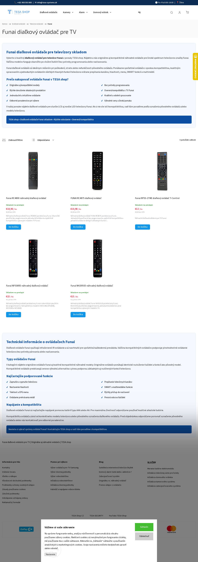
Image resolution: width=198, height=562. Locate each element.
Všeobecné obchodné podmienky (16, 480)
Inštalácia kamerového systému (161, 481)
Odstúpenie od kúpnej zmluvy (15, 498)
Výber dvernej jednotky (61, 472)
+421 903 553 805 (24, 2)
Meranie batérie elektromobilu (160, 468)
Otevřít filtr (12, 140)
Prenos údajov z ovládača (110, 485)
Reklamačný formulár (11, 502)
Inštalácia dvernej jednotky (62, 485)
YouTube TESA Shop (118, 515)
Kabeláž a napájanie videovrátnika (65, 489)
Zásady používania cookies (14, 489)
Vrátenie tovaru (9, 472)
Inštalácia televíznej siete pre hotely (163, 473)
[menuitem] (48, 12)
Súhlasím (144, 527)
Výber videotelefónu (59, 476)
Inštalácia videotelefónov (62, 480)
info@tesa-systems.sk (47, 2)
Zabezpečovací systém (109, 476)
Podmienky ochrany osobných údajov (18, 485)
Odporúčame (43, 140)
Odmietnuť (144, 536)
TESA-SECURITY (96, 515)
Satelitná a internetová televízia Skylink (116, 467)
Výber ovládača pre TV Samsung (65, 467)
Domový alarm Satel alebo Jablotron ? (115, 472)
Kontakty (6, 467)
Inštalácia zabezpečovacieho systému (164, 486)
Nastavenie (50, 554)
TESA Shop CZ (77, 515)
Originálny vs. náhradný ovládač (112, 480)
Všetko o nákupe (9, 476)
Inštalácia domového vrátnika (160, 477)
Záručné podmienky (10, 493)
